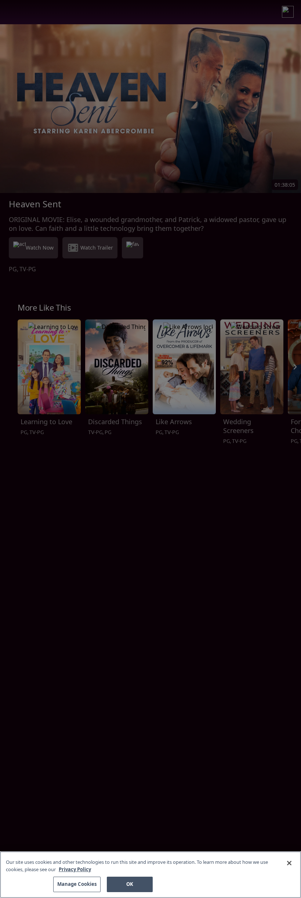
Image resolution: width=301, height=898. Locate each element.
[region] (150, 874)
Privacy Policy (75, 869)
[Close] (289, 863)
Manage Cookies (77, 884)
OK (129, 884)
